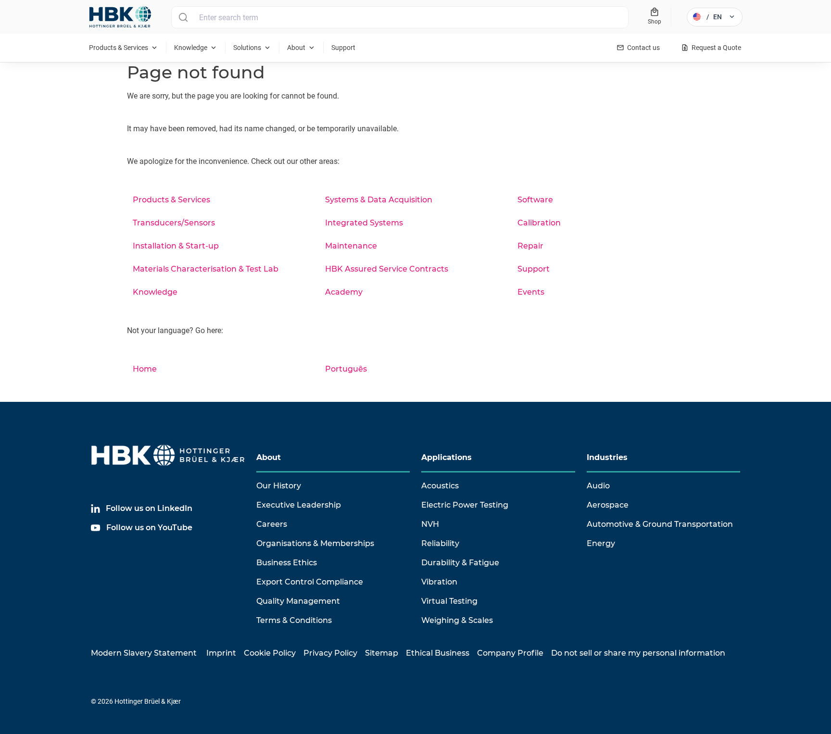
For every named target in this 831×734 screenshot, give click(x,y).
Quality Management (298, 601)
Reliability (440, 543)
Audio (598, 485)
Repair (530, 245)
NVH (430, 524)
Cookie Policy (270, 653)
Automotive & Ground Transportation (660, 524)
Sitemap (381, 653)
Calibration (539, 222)
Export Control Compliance (309, 581)
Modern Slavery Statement (144, 653)
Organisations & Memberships (315, 543)
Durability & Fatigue (460, 562)
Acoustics (440, 485)
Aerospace (608, 505)
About (268, 457)
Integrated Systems (364, 222)
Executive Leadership (298, 505)
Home (145, 368)
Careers (271, 524)
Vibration (439, 581)
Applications (446, 457)
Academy (344, 292)
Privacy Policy (330, 653)
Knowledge (155, 292)
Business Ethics (286, 562)
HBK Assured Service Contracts (386, 269)
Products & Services (171, 199)
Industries (607, 457)
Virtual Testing (449, 601)
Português (346, 368)
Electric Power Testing (464, 505)
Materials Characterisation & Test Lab (205, 269)
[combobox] (400, 17)
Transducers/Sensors (174, 222)
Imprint (221, 653)
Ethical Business (437, 653)
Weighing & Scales (457, 620)
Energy (601, 543)
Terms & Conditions (294, 620)
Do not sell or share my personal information (638, 653)
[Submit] (183, 17)
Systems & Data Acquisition (378, 199)
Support (533, 269)
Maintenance (351, 245)
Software (535, 199)
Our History (278, 485)
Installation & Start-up (176, 245)
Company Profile (510, 653)
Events (530, 292)
